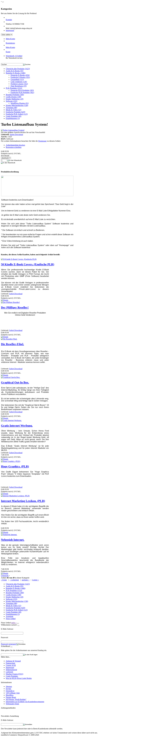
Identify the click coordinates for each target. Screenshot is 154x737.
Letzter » (35, 580)
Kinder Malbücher (14, 99)
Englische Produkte (15, 112)
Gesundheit (17, 79)
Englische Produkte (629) (15, 608)
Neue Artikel (11, 619)
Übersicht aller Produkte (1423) (18, 584)
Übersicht (5, 576)
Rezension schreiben (13, 147)
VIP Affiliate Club (13, 693)
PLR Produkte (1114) (14, 590)
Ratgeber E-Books (15, 73)
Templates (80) (11, 603)
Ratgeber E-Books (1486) (15, 588)
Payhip (8, 689)
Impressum (10, 30)
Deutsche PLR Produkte (22, 90)
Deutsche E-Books (20, 75)
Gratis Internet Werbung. (17, 425)
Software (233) (11, 599)
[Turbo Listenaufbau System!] (12, 130)
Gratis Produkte (13, 116)
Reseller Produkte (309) (15, 593)
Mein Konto (10, 39)
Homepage (42, 141)
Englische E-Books (20, 77)
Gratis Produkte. (12, 676)
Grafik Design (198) (13, 595)
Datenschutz (10, 663)
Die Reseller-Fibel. (12, 344)
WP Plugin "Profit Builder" (16, 699)
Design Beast (11, 697)
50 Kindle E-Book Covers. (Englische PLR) (27, 264)
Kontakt (9, 20)
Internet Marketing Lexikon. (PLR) (23, 500)
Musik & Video (13, 110)
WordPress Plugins (20, 103)
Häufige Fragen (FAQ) (14, 674)
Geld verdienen (19, 82)
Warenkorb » (14, 56)
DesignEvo (10, 691)
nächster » (25, 580)
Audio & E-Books (14, 71)
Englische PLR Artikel (17, 114)
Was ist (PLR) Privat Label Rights (19, 678)
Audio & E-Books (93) (14, 586)
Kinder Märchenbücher (17, 105)
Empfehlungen (13, 118)
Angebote (9, 616)
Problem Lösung (19, 84)
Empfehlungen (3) (13, 614)
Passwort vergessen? (9, 644)
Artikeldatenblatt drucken (15, 145)
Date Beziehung (18, 86)
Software (11, 101)
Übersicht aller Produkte (18, 69)
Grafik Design (13, 97)
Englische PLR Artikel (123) (17, 610)
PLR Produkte (14, 88)
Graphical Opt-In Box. (15, 382)
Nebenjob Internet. (12, 539)
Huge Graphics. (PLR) (15, 466)
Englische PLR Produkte (22, 92)
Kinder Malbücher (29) (14, 597)
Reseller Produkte (15, 95)
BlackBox (9, 695)
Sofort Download (16, 134)
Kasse (8, 52)
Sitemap (9, 686)
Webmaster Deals (12, 704)
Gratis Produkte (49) (13, 612)
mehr (13, 623)
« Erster (4, 580)
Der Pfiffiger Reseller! (15, 307)
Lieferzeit (9, 672)
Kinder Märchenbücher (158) (17, 601)
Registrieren (10, 43)
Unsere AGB (11, 665)
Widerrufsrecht (11, 670)
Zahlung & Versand (13, 661)
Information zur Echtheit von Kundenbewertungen (25, 702)
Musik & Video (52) (13, 606)
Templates (11, 108)
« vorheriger (14, 580)
